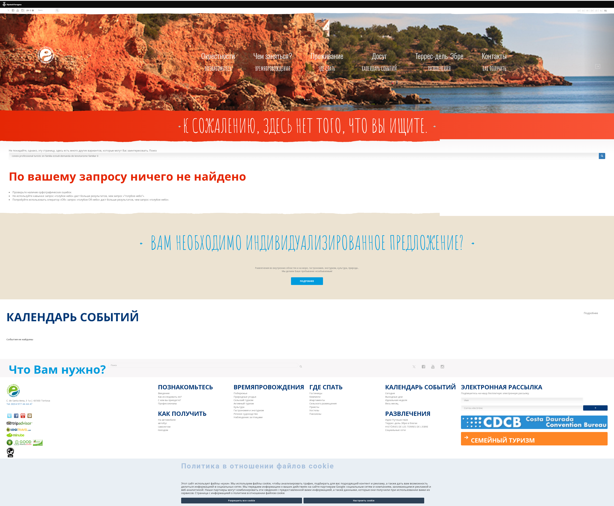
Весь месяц (391, 403)
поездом (163, 430)
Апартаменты (317, 400)
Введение (164, 393)
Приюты (314, 407)
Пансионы (315, 413)
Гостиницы (315, 393)
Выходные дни (394, 396)
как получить (494, 61)
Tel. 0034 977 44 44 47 (19, 403)
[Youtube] (18, 10)
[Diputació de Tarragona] (307, 4)
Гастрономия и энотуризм (249, 410)
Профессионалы (167, 403)
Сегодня (390, 393)
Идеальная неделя (396, 400)
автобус (162, 423)
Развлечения (439, 61)
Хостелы (314, 410)
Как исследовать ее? (170, 396)
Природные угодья (245, 396)
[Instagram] (22, 10)
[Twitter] (8, 10)
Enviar (595, 408)
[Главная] (72, 50)
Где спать (327, 61)
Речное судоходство (246, 413)
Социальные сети (395, 430)
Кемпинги (314, 396)
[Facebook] (13, 10)
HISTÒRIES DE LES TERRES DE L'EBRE (406, 426)
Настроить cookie (363, 500)
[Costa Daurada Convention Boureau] (534, 422)
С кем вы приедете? (169, 400)
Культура (239, 407)
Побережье (240, 393)
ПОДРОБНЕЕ (307, 281)
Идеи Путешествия (396, 419)
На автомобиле (167, 419)
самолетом (164, 426)
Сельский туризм (243, 400)
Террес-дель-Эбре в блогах (401, 423)
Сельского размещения (323, 403)
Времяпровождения (272, 61)
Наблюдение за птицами (248, 417)
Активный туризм (244, 403)
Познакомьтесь (218, 61)
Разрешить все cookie (241, 500)
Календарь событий (379, 61)
